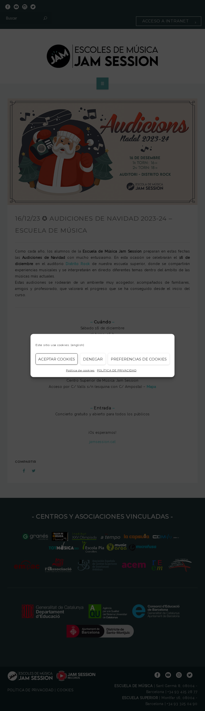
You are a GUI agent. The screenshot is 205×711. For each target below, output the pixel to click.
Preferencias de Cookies (139, 358)
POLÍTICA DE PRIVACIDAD (116, 370)
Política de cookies (80, 370)
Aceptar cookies (56, 358)
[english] (77, 345)
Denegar (93, 358)
